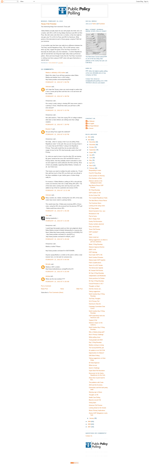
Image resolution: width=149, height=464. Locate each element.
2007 (89, 427)
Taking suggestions (94, 291)
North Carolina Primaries (96, 257)
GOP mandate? (93, 232)
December (92, 142)
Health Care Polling (94, 397)
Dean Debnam (90, 121)
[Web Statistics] (74, 463)
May (90, 160)
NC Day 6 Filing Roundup (96, 273)
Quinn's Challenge (94, 368)
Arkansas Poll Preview (95, 405)
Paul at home (93, 216)
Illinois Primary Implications (97, 410)
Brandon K (49, 129)
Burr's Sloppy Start (94, 219)
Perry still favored (94, 226)
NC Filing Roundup (94, 190)
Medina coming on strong (96, 345)
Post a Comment (46, 286)
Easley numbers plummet (96, 224)
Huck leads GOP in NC (95, 255)
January (91, 418)
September (92, 150)
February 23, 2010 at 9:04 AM (57, 259)
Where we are (93, 365)
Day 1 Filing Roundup (95, 342)
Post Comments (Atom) (56, 292)
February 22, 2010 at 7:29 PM (57, 124)
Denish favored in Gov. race (97, 211)
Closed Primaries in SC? (96, 283)
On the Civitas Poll (94, 195)
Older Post (79, 289)
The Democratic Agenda (96, 268)
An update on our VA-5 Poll (97, 350)
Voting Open (92, 402)
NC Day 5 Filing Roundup (96, 281)
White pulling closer (94, 337)
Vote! (90, 234)
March (91, 165)
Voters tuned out (94, 237)
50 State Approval (94, 363)
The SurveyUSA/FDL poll (96, 347)
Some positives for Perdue (97, 278)
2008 (89, 424)
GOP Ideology (93, 252)
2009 (89, 421)
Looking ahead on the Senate (97, 408)
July (90, 155)
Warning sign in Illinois (95, 392)
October (91, 147)
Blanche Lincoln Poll (95, 400)
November (92, 144)
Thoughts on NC (93, 395)
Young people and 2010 (96, 340)
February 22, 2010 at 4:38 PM (57, 96)
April (90, 163)
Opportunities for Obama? (96, 353)
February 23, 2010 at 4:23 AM (57, 221)
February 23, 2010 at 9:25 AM (57, 271)
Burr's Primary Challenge (96, 334)
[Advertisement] (98, 100)
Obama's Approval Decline (96, 247)
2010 (89, 139)
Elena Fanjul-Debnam (92, 126)
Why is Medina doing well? (97, 332)
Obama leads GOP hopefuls (97, 260)
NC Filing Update (94, 208)
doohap (48, 276)
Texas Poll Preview (94, 229)
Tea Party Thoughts (94, 298)
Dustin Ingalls (90, 123)
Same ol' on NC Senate (96, 265)
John (47, 215)
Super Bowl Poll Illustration (97, 370)
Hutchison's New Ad (95, 304)
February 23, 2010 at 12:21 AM (58, 190)
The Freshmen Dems (95, 203)
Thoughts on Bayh (94, 286)
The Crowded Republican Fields (98, 198)
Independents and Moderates (97, 275)
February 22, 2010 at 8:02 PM (57, 134)
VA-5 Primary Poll (94, 301)
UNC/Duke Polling (94, 355)
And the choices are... (95, 289)
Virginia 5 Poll (93, 320)
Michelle (48, 264)
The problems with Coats (96, 382)
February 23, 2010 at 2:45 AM (57, 211)
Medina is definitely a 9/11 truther (55, 72)
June (91, 157)
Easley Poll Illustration (95, 221)
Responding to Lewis (95, 170)
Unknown (48, 86)
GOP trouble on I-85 (95, 192)
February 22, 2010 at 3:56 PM (57, 82)
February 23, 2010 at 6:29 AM (57, 239)
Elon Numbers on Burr (95, 178)
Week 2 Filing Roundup (95, 244)
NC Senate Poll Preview (96, 270)
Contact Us (89, 436)
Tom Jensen (89, 128)
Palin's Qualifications (95, 262)
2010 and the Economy (95, 385)
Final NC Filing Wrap (95, 173)
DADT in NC (92, 249)
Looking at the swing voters (97, 205)
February (92, 168)
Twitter (94, 24)
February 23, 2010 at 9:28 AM (57, 281)
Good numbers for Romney (97, 175)
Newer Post (44, 289)
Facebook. (102, 24)
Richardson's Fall (94, 213)
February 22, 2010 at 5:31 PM (57, 110)
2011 (89, 137)
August (91, 152)
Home (62, 289)
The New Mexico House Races (98, 200)
